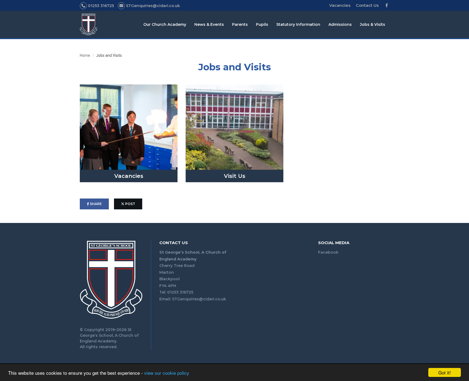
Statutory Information (298, 24)
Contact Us (367, 5)
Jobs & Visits (372, 24)
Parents (240, 24)
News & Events (209, 24)
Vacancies (339, 5)
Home (85, 55)
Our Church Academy (164, 24)
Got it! (444, 372)
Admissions (340, 24)
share (95, 204)
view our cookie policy (166, 372)
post (129, 204)
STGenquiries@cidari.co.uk (199, 299)
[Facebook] (386, 5)
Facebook (328, 252)
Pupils (262, 24)
